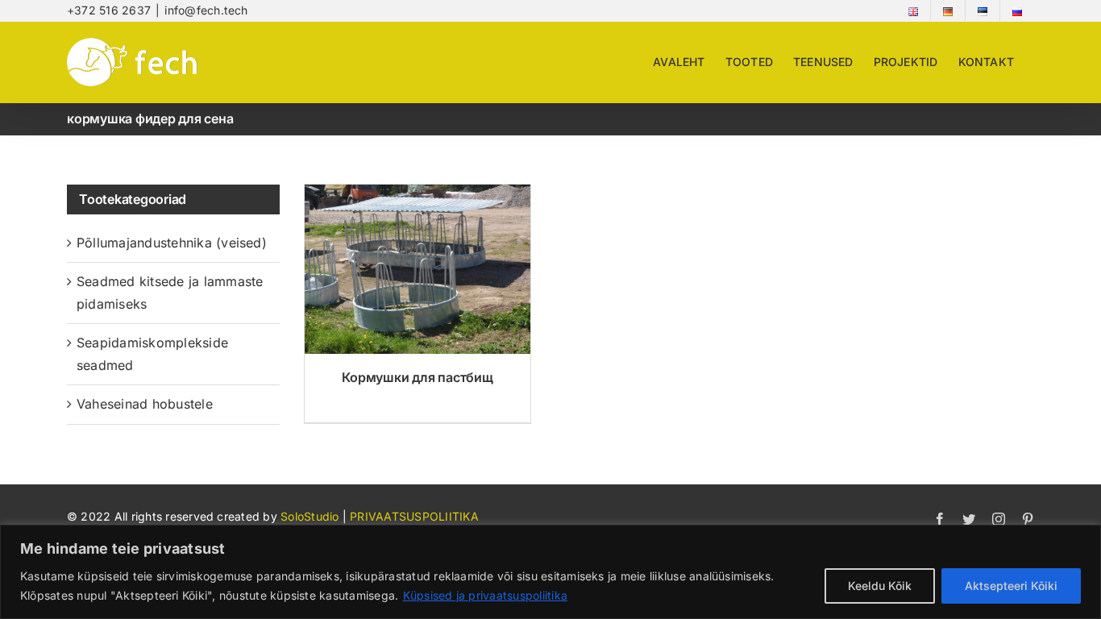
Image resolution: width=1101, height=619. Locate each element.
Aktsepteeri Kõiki (1011, 585)
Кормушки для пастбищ (417, 377)
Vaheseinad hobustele (145, 404)
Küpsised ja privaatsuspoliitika (485, 595)
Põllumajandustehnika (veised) (172, 243)
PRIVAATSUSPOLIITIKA (414, 516)
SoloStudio (311, 516)
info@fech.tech (205, 10)
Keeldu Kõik (880, 585)
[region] (550, 572)
